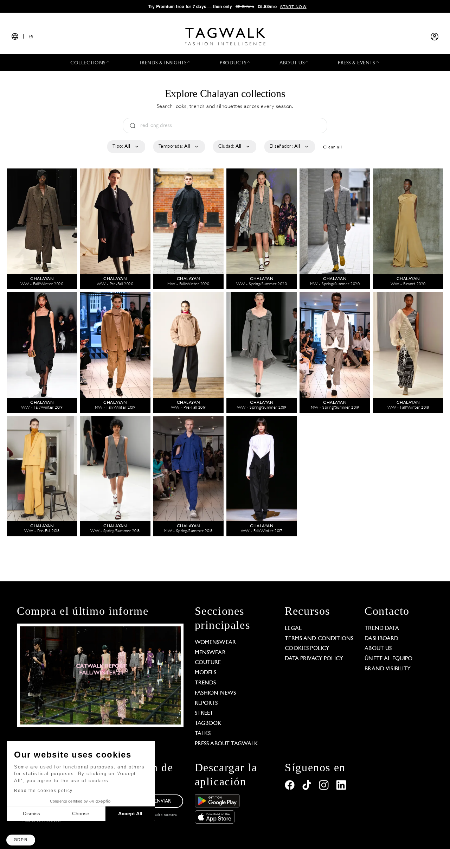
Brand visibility (388, 669)
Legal (293, 628)
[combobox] (125, 146)
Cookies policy (307, 648)
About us (378, 648)
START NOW (293, 6)
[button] (20, 840)
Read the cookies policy (43, 790)
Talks (203, 733)
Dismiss (31, 813)
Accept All (130, 813)
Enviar (162, 801)
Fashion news (215, 693)
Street (204, 713)
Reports (206, 703)
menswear (210, 653)
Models (206, 673)
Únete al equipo (388, 659)
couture (208, 662)
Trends (205, 683)
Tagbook (208, 723)
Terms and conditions (319, 638)
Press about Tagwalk (226, 744)
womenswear (215, 642)
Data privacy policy (314, 659)
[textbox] (125, 146)
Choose (80, 813)
